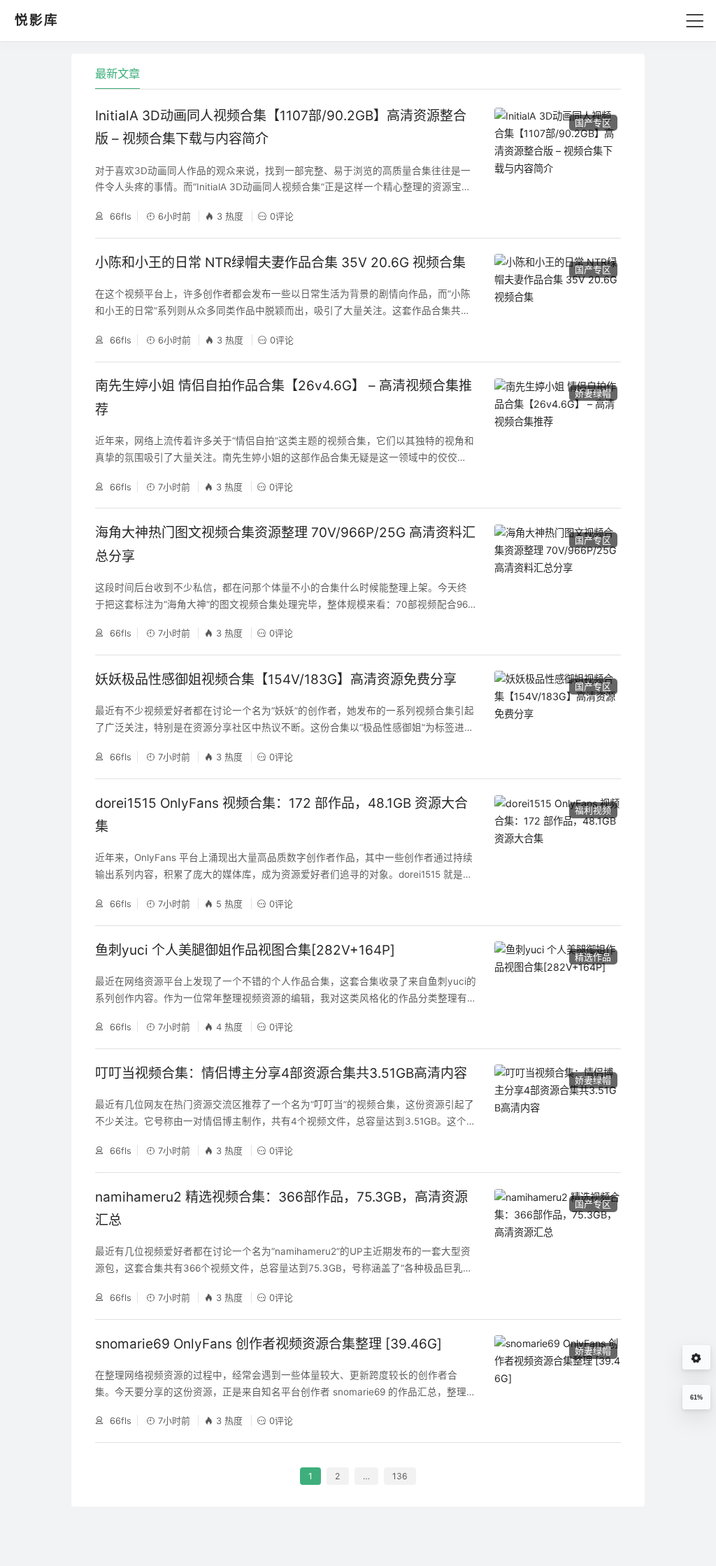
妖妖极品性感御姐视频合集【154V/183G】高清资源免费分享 (276, 679)
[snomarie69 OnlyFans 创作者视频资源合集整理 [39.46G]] (557, 1381)
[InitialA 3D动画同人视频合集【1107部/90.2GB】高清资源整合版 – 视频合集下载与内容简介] (557, 165)
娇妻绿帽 (593, 393)
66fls (119, 216)
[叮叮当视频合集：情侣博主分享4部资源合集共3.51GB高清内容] (557, 1110)
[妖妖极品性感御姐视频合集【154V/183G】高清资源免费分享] (557, 716)
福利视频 (593, 810)
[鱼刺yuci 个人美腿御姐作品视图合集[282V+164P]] (557, 987)
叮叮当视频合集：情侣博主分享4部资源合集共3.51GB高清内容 (281, 1073)
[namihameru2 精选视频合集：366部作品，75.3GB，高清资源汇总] (557, 1246)
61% (696, 1397)
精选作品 (593, 956)
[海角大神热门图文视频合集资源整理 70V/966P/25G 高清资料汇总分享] (557, 582)
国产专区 (593, 122)
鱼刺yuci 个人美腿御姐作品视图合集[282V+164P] (245, 950)
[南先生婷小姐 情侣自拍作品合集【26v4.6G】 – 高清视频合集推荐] (557, 435)
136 (400, 1476)
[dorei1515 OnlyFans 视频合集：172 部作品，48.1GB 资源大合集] (557, 852)
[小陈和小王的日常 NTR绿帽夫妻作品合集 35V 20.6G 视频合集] (557, 300)
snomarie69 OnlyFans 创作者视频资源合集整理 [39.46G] (268, 1344)
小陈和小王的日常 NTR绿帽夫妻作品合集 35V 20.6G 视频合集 (280, 263)
